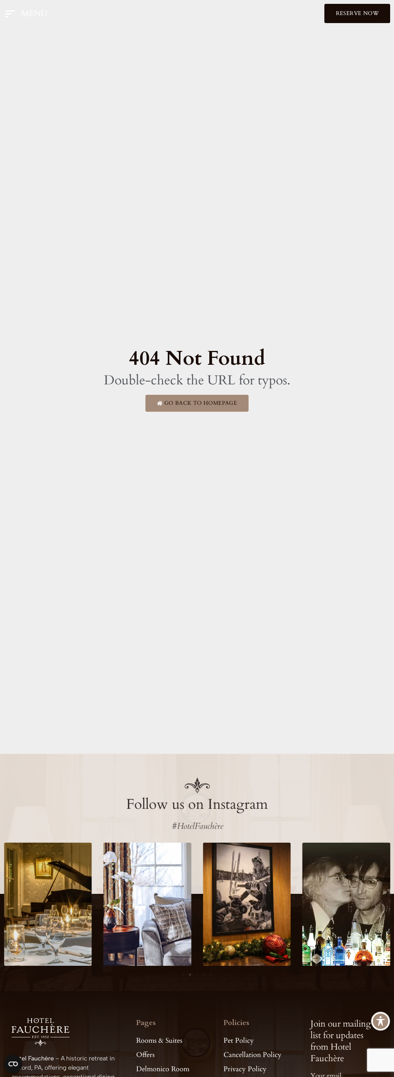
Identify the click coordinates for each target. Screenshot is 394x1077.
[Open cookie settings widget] (13, 1064)
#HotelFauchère (197, 826)
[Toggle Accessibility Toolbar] (380, 1021)
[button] (183, 974)
